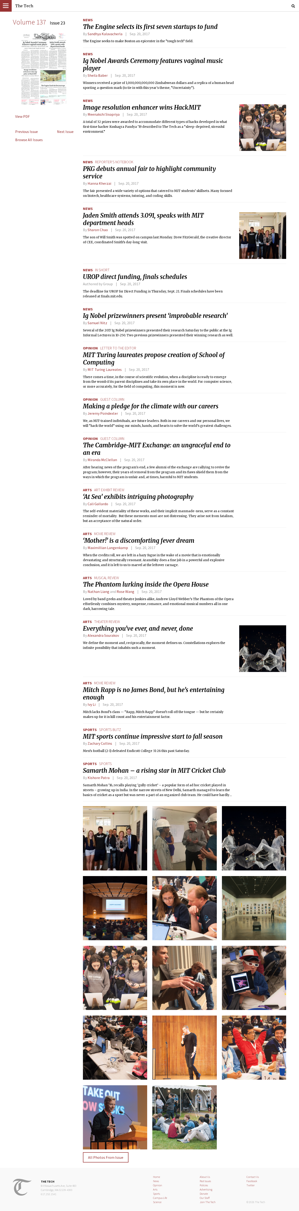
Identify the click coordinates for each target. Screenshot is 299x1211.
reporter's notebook (114, 162)
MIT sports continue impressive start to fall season (153, 736)
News (88, 19)
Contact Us (252, 1177)
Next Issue (65, 131)
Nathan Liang (98, 591)
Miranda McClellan (102, 459)
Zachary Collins (100, 743)
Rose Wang (125, 591)
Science (157, 1202)
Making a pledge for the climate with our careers (150, 406)
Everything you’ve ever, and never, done (138, 628)
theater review (107, 621)
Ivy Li (92, 704)
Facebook (251, 1181)
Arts (87, 489)
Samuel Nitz (97, 322)
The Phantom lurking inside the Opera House (146, 584)
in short (102, 270)
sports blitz (110, 729)
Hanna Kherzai (99, 183)
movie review (104, 533)
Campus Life (160, 1198)
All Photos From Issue (105, 1157)
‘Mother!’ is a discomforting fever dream (138, 540)
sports (105, 763)
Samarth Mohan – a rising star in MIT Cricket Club (154, 770)
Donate (204, 1193)
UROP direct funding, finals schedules (135, 277)
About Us (205, 1177)
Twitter (250, 1185)
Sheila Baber (98, 75)
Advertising (206, 1189)
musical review (106, 577)
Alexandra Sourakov (103, 635)
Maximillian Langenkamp (108, 547)
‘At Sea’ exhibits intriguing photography (138, 497)
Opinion (90, 348)
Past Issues (205, 1181)
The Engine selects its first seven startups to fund (150, 27)
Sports (90, 729)
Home (156, 1177)
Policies (204, 1185)
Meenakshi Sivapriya (104, 114)
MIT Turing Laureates (105, 369)
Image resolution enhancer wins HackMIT (142, 107)
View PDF (22, 116)
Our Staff (205, 1198)
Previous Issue (26, 131)
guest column (112, 399)
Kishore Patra (99, 777)
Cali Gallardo (98, 503)
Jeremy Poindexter (103, 413)
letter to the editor (118, 348)
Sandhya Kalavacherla (105, 33)
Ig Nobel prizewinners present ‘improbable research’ (155, 316)
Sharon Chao (98, 229)
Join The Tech (208, 1202)
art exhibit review (109, 489)
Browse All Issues (29, 139)
